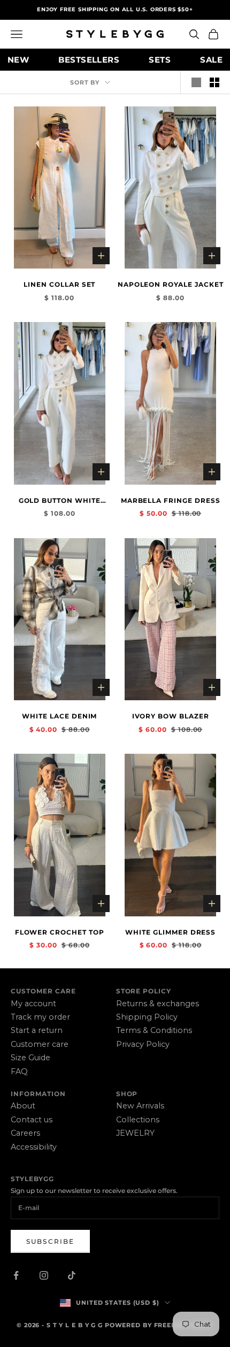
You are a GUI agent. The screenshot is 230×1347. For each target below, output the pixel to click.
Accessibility (34, 1147)
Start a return (37, 1030)
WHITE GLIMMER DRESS (170, 932)
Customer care (39, 1044)
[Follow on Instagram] (44, 1275)
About (23, 1106)
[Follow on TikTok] (71, 1275)
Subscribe (50, 1241)
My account (33, 1003)
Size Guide (30, 1057)
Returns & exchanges (157, 1003)
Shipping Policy (147, 1017)
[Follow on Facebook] (16, 1275)
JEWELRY (135, 1133)
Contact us (31, 1119)
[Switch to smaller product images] (214, 82)
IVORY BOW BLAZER (170, 716)
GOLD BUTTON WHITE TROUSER (60, 501)
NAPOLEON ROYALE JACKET (171, 284)
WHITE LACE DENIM (59, 716)
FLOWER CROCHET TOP (59, 932)
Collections (137, 1119)
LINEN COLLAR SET (59, 284)
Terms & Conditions (154, 1030)
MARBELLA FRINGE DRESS (170, 500)
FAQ (19, 1071)
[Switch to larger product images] (196, 82)
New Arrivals (140, 1106)
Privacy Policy (143, 1044)
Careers (25, 1133)
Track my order (40, 1017)
